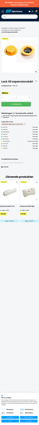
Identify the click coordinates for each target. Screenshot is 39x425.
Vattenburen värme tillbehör (10, 30)
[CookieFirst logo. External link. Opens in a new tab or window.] (2, 396)
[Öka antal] (29, 98)
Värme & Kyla (13, 28)
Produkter (4, 28)
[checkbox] (3, 409)
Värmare (22, 28)
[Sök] (5, 16)
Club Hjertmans (19, 2)
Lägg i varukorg (9, 221)
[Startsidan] (14, 11)
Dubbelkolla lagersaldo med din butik (12, 124)
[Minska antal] (2, 98)
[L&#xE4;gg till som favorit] (36, 81)
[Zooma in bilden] (36, 71)
